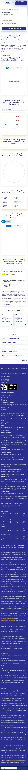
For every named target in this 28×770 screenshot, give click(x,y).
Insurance (3, 420)
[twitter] (4, 380)
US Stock (17, 479)
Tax (1, 493)
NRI (2, 481)
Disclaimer (8, 498)
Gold (26, 479)
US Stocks (16, 415)
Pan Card (5, 493)
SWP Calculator (17, 439)
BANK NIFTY (13, 427)
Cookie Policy (14, 498)
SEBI (6, 496)
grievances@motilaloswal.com (7, 618)
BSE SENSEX (7, 427)
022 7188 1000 (4, 409)
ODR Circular (13, 505)
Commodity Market (12, 424)
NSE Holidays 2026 (5, 486)
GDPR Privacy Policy (13, 503)
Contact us (3, 474)
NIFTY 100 (22, 429)
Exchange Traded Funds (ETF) (20, 418)
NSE (4, 496)
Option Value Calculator (6, 446)
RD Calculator (18, 434)
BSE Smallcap (20, 427)
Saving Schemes (19, 493)
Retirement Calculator (21, 435)
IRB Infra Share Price (17, 457)
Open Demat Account (20, 1)
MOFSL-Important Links (17, 496)
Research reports (5, 464)
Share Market (4, 424)
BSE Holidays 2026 (14, 486)
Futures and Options (22, 424)
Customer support (19, 474)
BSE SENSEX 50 (6, 430)
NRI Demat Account (20, 413)
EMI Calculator (9, 439)
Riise (22, 449)
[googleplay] (13, 388)
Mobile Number (6, 12)
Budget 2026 (4, 478)
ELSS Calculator (11, 442)
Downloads (21, 503)
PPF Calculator (4, 442)
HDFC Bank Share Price (6, 454)
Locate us (12, 474)
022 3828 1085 (4, 400)
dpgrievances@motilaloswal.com (8, 620)
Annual (3, 221)
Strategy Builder (4, 451)
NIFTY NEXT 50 (8, 429)
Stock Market (10, 478)
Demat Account (17, 478)
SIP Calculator (4, 434)
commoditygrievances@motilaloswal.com (10, 651)
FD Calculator (11, 434)
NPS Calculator (23, 444)
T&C (18, 23)
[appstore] (13, 385)
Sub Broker (21, 479)
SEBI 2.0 (7, 505)
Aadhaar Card (11, 493)
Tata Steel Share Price (17, 454)
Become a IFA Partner (6, 471)
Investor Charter (4, 503)
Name (3, 18)
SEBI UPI (20, 4)
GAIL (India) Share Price (18, 456)
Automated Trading (5, 483)
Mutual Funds (12, 413)
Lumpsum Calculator (5, 437)
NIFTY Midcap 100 (16, 429)
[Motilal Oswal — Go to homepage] (6, 3)
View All (23, 360)
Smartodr (3, 505)
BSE (1, 496)
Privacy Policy (19, 505)
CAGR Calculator (15, 437)
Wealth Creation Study (17, 500)
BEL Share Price (20, 461)
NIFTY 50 (3, 427)
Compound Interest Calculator (8, 435)
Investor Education (22, 498)
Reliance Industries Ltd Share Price (8, 461)
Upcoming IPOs (4, 413)
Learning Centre (13, 464)
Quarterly (8, 221)
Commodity (6, 481)
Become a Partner (5, 469)
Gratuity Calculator (22, 440)
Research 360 (4, 449)
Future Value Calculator (11, 440)
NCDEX (9, 496)
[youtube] (6, 380)
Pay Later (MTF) (8, 418)
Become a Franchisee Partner (16, 469)
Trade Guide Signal (12, 449)
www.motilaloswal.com (14, 760)
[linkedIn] (8, 380)
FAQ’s (8, 474)
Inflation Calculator (14, 444)
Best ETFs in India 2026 (11, 490)
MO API (18, 449)
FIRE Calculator (16, 446)
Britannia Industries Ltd (18, 459)
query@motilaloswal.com (7, 399)
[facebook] (1, 380)
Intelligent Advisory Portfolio (7, 415)
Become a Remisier (16, 471)
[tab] (7, 68)
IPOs (6, 479)
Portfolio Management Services (16, 417)
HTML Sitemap (8, 506)
